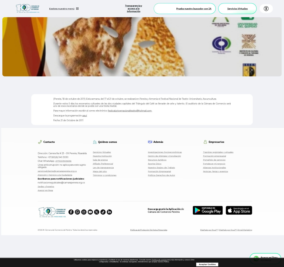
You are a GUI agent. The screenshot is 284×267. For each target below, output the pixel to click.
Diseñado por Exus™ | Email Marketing (235, 230)
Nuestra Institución (102, 156)
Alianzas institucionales (214, 167)
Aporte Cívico (154, 164)
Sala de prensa (100, 160)
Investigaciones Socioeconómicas (165, 152)
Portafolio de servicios (214, 160)
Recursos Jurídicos (157, 160)
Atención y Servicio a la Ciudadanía (55, 175)
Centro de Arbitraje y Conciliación (164, 156)
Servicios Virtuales (237, 8)
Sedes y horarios (46, 186)
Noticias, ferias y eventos (215, 171)
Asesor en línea (45, 190)
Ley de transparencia (103, 167)
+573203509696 (63, 161)
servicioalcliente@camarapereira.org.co (57, 171)
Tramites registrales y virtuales (218, 152)
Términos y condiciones (104, 175)
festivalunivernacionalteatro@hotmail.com (130, 110)
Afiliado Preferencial (103, 164)
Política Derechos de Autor (161, 175)
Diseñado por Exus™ (209, 230)
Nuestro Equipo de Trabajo (161, 167)
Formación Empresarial (159, 171)
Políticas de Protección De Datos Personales (148, 230)
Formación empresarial (214, 156)
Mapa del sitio (100, 171)
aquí (84, 115)
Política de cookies (159, 260)
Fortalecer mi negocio (214, 164)
